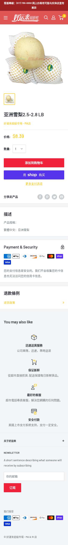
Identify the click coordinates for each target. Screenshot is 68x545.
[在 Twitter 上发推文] (54, 197)
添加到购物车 (34, 163)
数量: (7, 149)
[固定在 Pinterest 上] (47, 197)
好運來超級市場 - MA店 (17, 123)
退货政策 (9, 302)
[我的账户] (53, 18)
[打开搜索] (46, 18)
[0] (61, 17)
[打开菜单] (6, 17)
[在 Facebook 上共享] (40, 197)
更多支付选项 (34, 183)
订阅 (12, 487)
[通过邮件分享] (61, 197)
